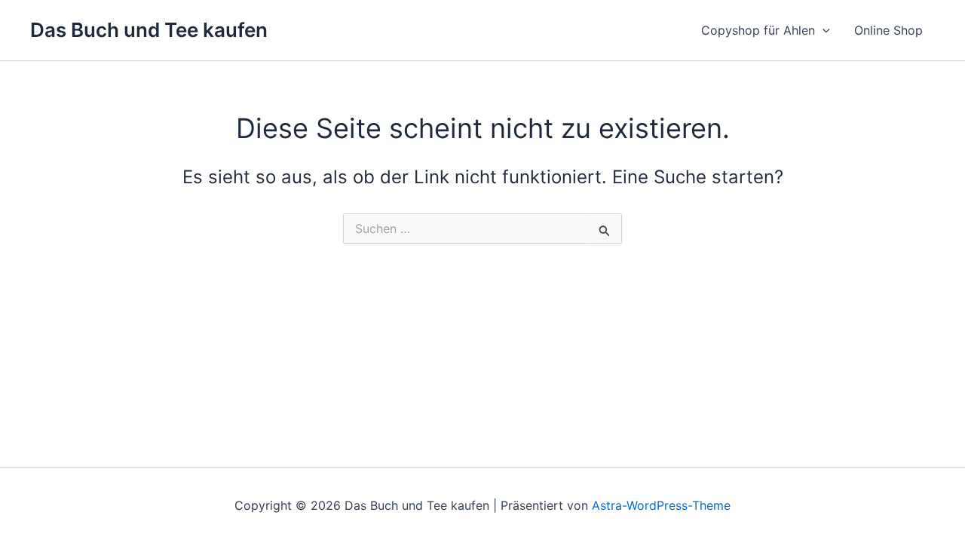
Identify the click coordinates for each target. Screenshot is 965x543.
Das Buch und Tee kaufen (149, 29)
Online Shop (888, 30)
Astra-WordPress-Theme (661, 505)
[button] (822, 30)
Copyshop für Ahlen (758, 30)
